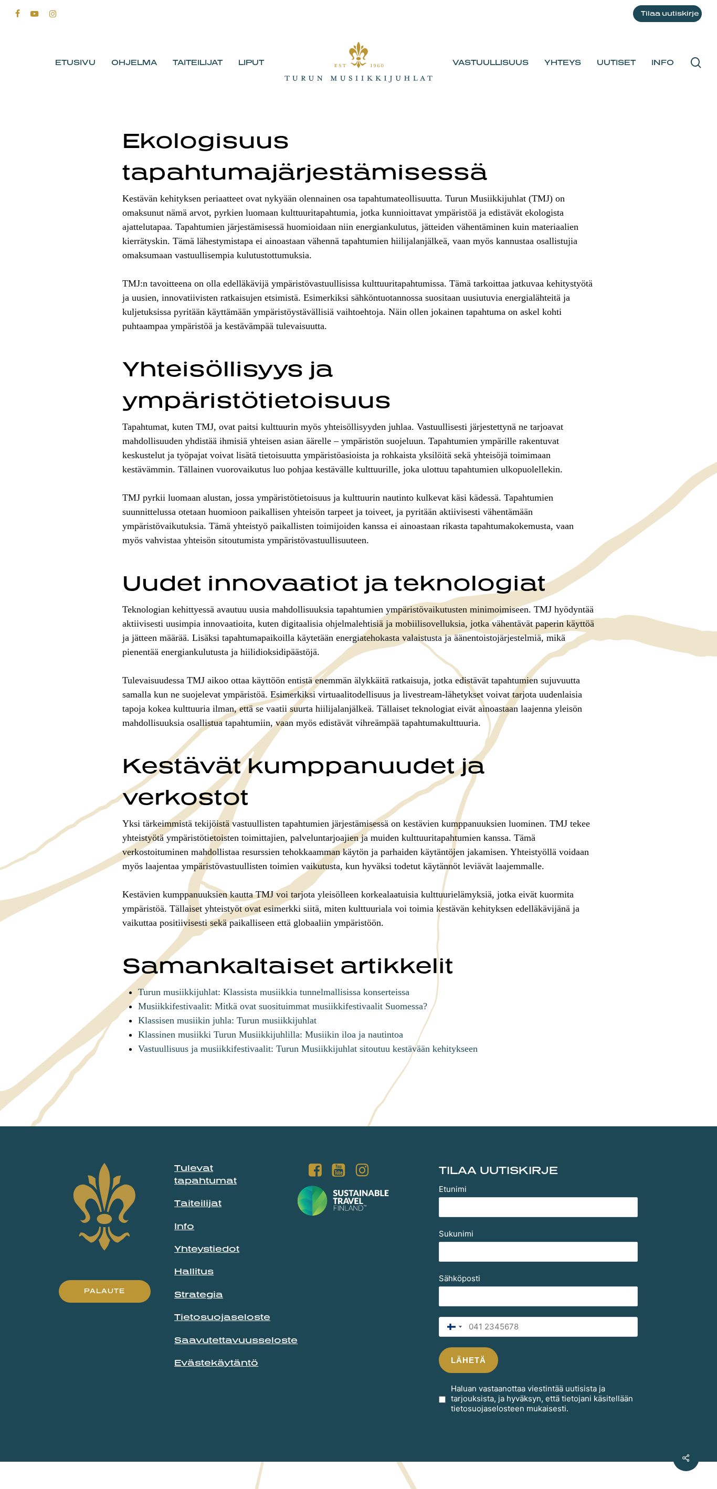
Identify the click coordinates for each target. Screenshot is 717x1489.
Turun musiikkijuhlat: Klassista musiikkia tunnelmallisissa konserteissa (273, 992)
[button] (105, 1291)
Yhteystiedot (206, 1248)
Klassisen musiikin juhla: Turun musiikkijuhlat (227, 1020)
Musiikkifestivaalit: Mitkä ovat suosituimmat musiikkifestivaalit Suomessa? (282, 1006)
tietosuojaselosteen (487, 1408)
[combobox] (452, 1327)
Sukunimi (456, 1234)
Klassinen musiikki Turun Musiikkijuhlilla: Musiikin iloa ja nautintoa (270, 1034)
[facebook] (17, 13)
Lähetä (468, 1360)
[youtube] (34, 13)
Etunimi (453, 1189)
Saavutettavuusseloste (236, 1340)
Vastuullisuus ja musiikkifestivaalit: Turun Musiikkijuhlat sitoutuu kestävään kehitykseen (308, 1048)
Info (184, 1226)
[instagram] (52, 13)
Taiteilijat (198, 1203)
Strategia (198, 1294)
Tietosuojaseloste (222, 1317)
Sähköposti (459, 1278)
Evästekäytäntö (216, 1362)
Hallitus (194, 1271)
